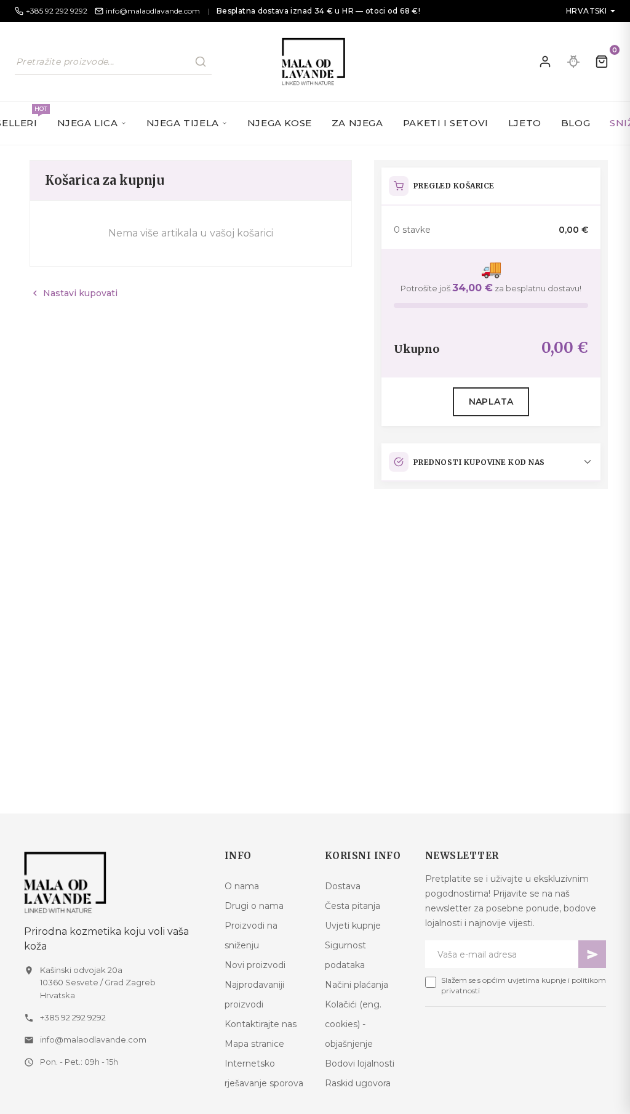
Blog (575, 123)
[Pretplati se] (592, 954)
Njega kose (279, 123)
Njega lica (87, 123)
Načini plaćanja (356, 984)
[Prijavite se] (545, 61)
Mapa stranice (254, 1043)
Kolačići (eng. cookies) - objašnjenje (353, 1024)
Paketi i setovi (445, 123)
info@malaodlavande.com (93, 1039)
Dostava (343, 886)
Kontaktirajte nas (261, 1024)
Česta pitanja (352, 905)
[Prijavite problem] (573, 61)
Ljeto (524, 123)
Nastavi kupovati (74, 293)
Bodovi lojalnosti (359, 1063)
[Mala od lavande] (114, 882)
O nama (242, 886)
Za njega (357, 123)
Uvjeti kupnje (353, 925)
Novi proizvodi (255, 965)
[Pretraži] (200, 61)
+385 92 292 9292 (73, 1017)
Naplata (491, 401)
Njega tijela (182, 123)
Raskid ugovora (358, 1083)
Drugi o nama (254, 905)
